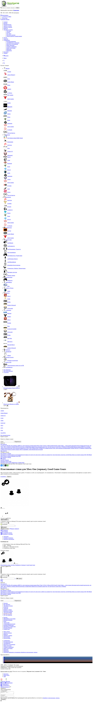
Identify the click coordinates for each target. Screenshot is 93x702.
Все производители (5, 435)
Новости (5, 28)
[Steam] (4, 662)
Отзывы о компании (11, 46)
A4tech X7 (3, 415)
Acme (2, 418)
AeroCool (3, 423)
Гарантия (5, 38)
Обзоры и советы (7, 27)
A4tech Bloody (4, 413)
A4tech (2, 410)
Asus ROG (3, 432)
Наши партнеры (10, 45)
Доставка (8, 31)
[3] (4, 519)
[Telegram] (3, 465)
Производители (7, 24)
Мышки (8, 68)
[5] (6, 519)
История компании (11, 41)
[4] (5, 519)
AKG (2, 425)
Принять (9, 476)
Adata (2, 420)
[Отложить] (2, 581)
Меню (5, 58)
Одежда (7, 293)
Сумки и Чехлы (9, 288)
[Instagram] (4, 661)
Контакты (5, 51)
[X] (5, 465)
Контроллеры (9, 277)
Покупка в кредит (10, 35)
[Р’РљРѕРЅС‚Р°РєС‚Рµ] (1, 465)
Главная (5, 22)
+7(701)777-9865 (6, 16)
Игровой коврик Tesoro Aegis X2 (11, 388)
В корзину (3, 699)
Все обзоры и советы (6, 453)
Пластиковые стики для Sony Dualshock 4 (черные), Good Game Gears (18, 565)
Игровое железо (10, 357)
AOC (2, 428)
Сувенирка (8, 310)
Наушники (8, 197)
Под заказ (8, 33)
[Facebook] (3, 658)
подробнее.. (3, 476)
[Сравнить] (2, 580)
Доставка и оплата (8, 29)
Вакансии (8, 49)
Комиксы (8, 349)
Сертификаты (9, 367)
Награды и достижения (12, 44)
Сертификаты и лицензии (12, 42)
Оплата (8, 32)
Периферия (8, 351)
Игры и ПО (8, 362)
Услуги (5, 37)
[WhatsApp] (7, 465)
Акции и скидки (7, 25)
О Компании (6, 40)
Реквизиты (9, 50)
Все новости (4, 444)
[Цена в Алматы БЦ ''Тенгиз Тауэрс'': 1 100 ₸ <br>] (8, 523)
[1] (1, 519)
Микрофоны (9, 282)
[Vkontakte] (4, 657)
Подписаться (18, 441)
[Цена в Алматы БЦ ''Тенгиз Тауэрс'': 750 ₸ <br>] (8, 576)
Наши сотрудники (10, 48)
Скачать (5, 53)
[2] (2, 519)
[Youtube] (4, 659)
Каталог (5, 23)
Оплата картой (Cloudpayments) (14, 36)
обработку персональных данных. (51, 698)
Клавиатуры (9, 227)
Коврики (8, 134)
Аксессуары (9, 239)
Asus (2, 430)
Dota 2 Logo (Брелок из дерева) (11, 404)
